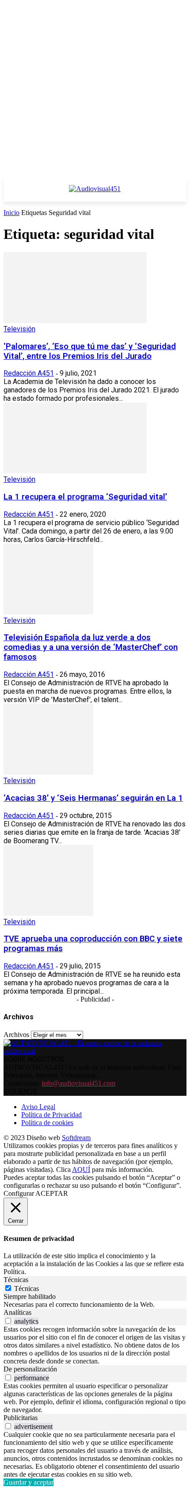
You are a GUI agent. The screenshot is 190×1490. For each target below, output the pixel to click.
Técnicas (26, 1288)
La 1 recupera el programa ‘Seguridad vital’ (85, 497)
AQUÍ (81, 1169)
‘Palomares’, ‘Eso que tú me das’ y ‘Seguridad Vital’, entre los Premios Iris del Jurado (90, 351)
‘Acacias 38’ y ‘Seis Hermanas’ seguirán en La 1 (93, 798)
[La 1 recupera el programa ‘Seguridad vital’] (75, 471)
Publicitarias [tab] (21, 1417)
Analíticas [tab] (17, 1312)
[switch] (8, 1321)
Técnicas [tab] (16, 1279)
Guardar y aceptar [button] (28, 1482)
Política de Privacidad (51, 1114)
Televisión (19, 329)
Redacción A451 (29, 373)
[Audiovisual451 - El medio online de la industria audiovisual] (95, 193)
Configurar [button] (19, 1193)
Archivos (16, 1034)
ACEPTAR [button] (51, 1193)
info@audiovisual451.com (78, 1083)
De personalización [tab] (30, 1369)
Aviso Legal (38, 1106)
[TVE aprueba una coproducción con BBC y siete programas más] (48, 913)
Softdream (76, 1137)
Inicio (11, 212)
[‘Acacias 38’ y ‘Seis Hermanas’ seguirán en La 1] (48, 772)
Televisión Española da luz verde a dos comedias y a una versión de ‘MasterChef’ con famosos (91, 647)
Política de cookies (47, 1122)
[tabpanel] (95, 1305)
